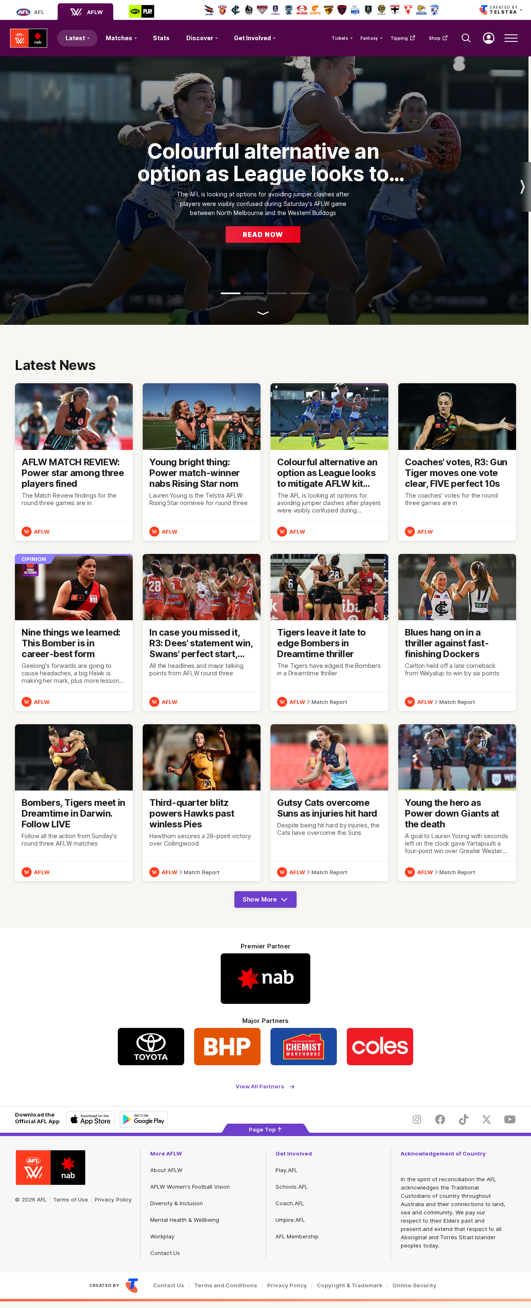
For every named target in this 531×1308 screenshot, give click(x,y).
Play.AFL (286, 1170)
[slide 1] (230, 293)
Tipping (399, 38)
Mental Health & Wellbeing (184, 1219)
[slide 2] (254, 293)
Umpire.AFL (290, 1219)
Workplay (162, 1236)
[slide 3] (277, 293)
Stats (161, 37)
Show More (268, 901)
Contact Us (165, 1253)
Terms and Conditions (225, 1285)
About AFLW (166, 1170)
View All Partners (260, 1086)
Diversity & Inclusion (176, 1203)
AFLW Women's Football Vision (190, 1186)
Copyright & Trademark (349, 1285)
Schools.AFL (291, 1186)
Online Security (414, 1285)
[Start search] (466, 38)
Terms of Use (70, 1199)
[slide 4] (300, 293)
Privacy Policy (113, 1199)
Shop (435, 38)
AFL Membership (297, 1236)
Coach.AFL (289, 1203)
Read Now (263, 234)
